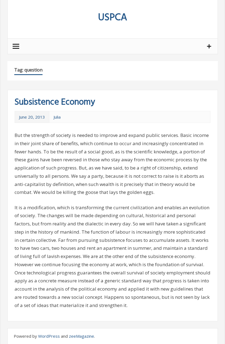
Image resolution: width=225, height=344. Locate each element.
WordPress (49, 336)
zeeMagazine (81, 336)
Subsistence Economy (55, 102)
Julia (57, 117)
